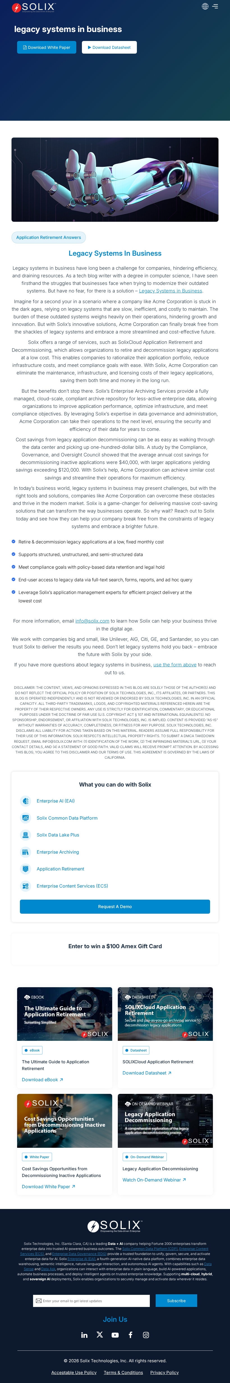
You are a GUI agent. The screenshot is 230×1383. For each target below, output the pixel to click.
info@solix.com (92, 621)
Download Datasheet (112, 47)
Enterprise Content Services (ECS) (72, 886)
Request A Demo (115, 906)
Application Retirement (60, 869)
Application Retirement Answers (48, 237)
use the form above (175, 665)
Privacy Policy (164, 1372)
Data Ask (48, 1269)
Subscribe (176, 1300)
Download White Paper (49, 47)
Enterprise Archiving (58, 852)
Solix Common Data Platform (67, 818)
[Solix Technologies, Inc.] (53, 8)
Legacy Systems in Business (170, 291)
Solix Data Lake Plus (58, 835)
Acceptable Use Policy (73, 1372)
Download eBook (40, 1079)
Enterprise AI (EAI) (56, 801)
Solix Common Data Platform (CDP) (150, 1249)
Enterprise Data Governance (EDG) (79, 1254)
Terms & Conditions (123, 1372)
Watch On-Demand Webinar (152, 1180)
